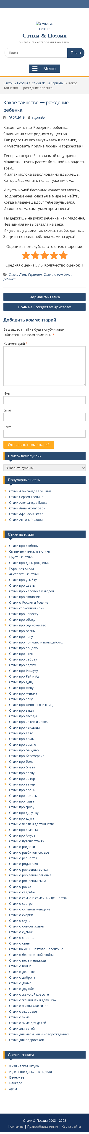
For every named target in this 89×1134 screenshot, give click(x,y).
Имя (6, 393)
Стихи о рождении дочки (28, 869)
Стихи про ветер (22, 778)
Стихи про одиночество (27, 625)
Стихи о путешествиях (26, 841)
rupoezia (38, 117)
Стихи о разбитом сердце (29, 852)
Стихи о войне (20, 966)
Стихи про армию (22, 744)
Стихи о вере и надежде (28, 960)
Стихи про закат (21, 710)
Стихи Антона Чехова (26, 519)
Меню (49, 68)
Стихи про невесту (23, 614)
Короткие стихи (21, 568)
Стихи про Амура (22, 835)
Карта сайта (71, 1126)
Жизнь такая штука (24, 1066)
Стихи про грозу (21, 807)
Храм (13, 1089)
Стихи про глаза (21, 801)
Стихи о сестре (21, 903)
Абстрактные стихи (24, 574)
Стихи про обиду (22, 619)
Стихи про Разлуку (23, 670)
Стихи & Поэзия (44, 35)
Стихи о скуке (19, 920)
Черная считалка (44, 296)
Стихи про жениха (23, 693)
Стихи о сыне (19, 943)
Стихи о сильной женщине (29, 909)
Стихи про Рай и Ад (24, 676)
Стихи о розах (20, 886)
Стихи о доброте (22, 977)
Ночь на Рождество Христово (44, 306)
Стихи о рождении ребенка (30, 875)
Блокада (15, 1083)
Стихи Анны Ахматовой (27, 508)
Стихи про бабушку (24, 750)
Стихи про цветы (22, 585)
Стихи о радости (22, 847)
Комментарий (15, 343)
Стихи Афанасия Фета (26, 514)
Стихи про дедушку (24, 812)
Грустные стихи (21, 557)
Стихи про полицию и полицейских (36, 642)
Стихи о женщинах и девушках (32, 1000)
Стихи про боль (21, 761)
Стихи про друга (21, 818)
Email (7, 410)
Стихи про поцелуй (24, 648)
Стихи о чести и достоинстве (32, 824)
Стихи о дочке (20, 983)
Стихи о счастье (21, 937)
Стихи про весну (21, 773)
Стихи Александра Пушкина (30, 491)
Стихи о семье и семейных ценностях (38, 898)
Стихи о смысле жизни (26, 926)
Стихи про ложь (21, 739)
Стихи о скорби (21, 915)
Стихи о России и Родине (28, 602)
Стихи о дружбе (21, 989)
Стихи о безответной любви (31, 954)
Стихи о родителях (24, 864)
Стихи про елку (21, 699)
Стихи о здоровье (23, 1011)
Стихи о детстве (22, 972)
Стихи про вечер (22, 784)
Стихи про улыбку (23, 580)
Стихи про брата (22, 767)
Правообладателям (42, 1126)
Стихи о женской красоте (29, 994)
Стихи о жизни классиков (28, 1006)
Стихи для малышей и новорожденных (39, 1034)
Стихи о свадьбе (22, 892)
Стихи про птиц (21, 653)
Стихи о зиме (19, 1017)
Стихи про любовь (23, 545)
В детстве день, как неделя (30, 1071)
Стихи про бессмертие (26, 756)
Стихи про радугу (22, 665)
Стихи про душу (21, 682)
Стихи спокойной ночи (26, 608)
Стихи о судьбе (21, 932)
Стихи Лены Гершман (25, 274)
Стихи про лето (21, 733)
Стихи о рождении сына (27, 881)
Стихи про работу (23, 659)
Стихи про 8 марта (23, 829)
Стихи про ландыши (24, 727)
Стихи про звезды (23, 716)
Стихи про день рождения (29, 563)
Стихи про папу (21, 636)
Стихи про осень (22, 631)
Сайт (7, 427)
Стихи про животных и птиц (30, 705)
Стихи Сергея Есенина (26, 497)
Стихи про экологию (25, 597)
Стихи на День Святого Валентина (36, 949)
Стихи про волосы (23, 795)
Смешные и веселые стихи (29, 551)
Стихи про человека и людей (31, 591)
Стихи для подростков (26, 1040)
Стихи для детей (22, 1028)
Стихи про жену (21, 687)
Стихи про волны (22, 790)
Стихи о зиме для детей (27, 1023)
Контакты (16, 1126)
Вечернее (16, 1077)
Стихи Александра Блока (28, 502)
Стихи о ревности (23, 858)
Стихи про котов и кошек (28, 722)
